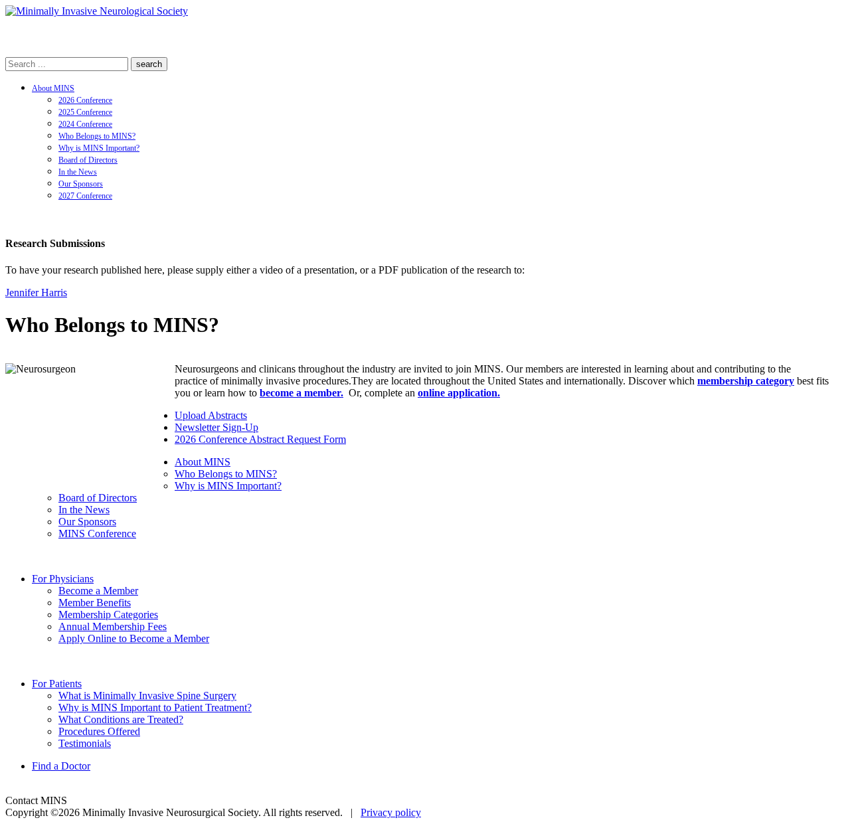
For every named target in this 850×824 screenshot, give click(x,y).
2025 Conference (85, 112)
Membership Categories (108, 614)
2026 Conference (85, 100)
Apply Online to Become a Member (133, 638)
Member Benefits (94, 602)
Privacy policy (391, 812)
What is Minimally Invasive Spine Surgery (147, 695)
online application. (459, 392)
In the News (77, 172)
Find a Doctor (61, 766)
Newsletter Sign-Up (216, 427)
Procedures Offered (99, 731)
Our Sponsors (80, 184)
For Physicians (63, 578)
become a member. (301, 392)
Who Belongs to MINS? (96, 136)
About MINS (53, 88)
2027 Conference (85, 196)
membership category (745, 380)
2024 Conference (85, 124)
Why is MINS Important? (98, 148)
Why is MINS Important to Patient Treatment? (155, 707)
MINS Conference (97, 533)
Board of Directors (88, 160)
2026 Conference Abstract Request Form (260, 439)
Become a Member (98, 590)
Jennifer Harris (36, 292)
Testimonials (84, 743)
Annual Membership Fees (112, 626)
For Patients (57, 683)
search (149, 64)
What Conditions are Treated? (120, 719)
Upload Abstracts (211, 415)
